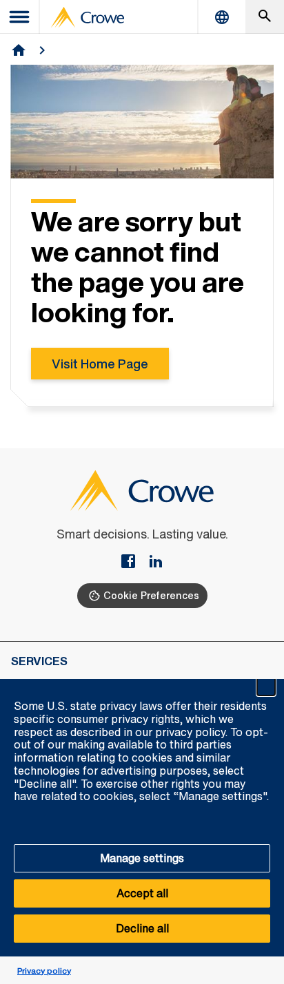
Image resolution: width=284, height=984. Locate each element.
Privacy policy (44, 970)
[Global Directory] (222, 17)
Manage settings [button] (142, 858)
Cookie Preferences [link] (151, 595)
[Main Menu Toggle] (20, 17)
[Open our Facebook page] (134, 562)
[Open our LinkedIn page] (156, 562)
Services (39, 661)
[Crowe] (87, 17)
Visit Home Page (100, 364)
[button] (266, 686)
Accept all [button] (142, 893)
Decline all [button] (142, 928)
